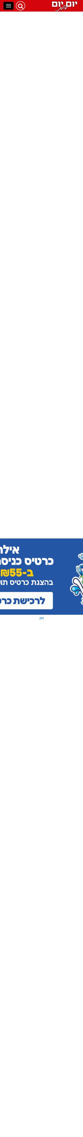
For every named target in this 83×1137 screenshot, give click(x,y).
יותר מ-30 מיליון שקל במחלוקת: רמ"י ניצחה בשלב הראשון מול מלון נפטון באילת (28, 760)
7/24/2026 (41, 625)
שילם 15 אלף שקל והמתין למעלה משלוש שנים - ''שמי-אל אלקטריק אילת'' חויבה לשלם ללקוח (26, 669)
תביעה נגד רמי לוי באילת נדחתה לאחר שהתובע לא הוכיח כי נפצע (25, 273)
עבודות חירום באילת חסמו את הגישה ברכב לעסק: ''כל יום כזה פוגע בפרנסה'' (27, 731)
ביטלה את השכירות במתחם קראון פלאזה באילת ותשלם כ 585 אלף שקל (26, 245)
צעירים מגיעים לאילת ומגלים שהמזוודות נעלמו (26, 369)
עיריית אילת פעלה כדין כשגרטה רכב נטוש (28, 390)
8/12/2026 (41, 429)
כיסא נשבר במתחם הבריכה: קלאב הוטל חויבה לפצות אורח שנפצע (30, 527)
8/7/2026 (42, 459)
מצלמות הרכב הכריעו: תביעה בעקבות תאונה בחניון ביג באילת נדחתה (27, 499)
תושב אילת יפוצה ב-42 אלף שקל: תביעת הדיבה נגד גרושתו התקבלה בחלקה (27, 446)
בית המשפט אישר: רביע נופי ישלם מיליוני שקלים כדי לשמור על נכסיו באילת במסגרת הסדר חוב (27, 983)
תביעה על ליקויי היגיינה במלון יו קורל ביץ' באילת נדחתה (26, 298)
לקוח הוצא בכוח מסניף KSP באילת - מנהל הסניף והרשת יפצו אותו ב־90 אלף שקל (27, 701)
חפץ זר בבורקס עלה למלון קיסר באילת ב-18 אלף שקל (27, 639)
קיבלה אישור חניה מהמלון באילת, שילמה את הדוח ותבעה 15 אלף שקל (27, 612)
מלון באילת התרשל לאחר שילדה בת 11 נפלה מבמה (26, 345)
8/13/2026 (41, 258)
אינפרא (27, 1112)
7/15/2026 (41, 998)
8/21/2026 (41, 229)
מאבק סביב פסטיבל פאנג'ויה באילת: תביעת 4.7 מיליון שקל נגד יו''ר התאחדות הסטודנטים (27, 417)
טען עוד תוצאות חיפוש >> (41, 1013)
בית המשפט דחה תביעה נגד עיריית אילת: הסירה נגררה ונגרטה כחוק (27, 788)
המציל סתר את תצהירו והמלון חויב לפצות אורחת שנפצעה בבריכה (25, 474)
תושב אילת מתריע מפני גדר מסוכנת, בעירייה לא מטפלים (26, 923)
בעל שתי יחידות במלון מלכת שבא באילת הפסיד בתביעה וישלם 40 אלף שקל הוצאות (26, 815)
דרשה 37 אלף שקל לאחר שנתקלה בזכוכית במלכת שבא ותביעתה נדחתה (26, 554)
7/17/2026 (41, 883)
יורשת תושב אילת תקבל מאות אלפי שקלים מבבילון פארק (27, 898)
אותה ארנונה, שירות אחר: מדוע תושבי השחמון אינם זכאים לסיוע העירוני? (25, 582)
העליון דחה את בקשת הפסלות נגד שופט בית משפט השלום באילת (28, 872)
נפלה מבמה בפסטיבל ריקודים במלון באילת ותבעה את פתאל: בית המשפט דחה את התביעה (26, 951)
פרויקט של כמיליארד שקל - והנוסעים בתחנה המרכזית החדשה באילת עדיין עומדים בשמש (27, 845)
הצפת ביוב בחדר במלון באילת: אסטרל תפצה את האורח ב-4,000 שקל (46, 61)
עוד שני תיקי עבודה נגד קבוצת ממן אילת (27, 322)
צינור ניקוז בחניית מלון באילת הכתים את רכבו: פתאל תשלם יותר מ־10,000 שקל (27, 216)
